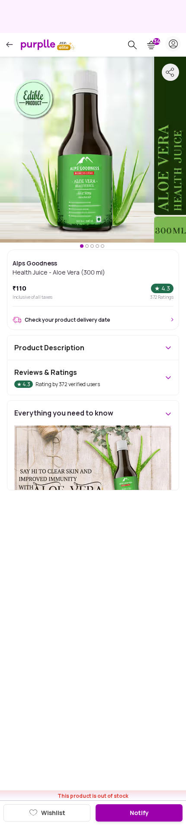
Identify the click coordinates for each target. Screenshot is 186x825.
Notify (139, 813)
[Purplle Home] (38, 44)
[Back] (9, 44)
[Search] (132, 45)
